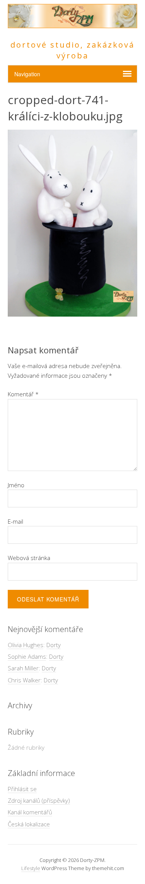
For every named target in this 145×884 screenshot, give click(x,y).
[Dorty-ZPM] (72, 24)
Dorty (53, 645)
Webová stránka (29, 558)
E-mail (15, 521)
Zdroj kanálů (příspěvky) (39, 800)
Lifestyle (30, 868)
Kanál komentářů (30, 812)
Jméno (16, 485)
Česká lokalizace (29, 824)
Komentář (23, 394)
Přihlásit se (22, 789)
